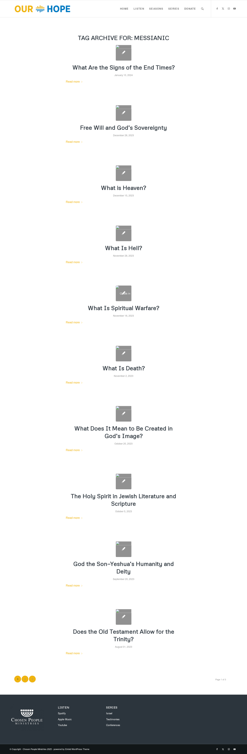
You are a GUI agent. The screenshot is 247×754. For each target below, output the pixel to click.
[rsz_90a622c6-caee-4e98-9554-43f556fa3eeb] (123, 481)
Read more (73, 81)
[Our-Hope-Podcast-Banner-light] (42, 8)
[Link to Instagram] (229, 8)
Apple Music (65, 719)
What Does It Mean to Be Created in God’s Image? (123, 432)
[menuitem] (124, 8)
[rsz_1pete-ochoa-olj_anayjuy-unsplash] (123, 53)
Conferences (113, 725)
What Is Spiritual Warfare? (123, 307)
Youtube (62, 725)
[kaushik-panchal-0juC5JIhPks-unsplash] (123, 173)
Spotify (62, 713)
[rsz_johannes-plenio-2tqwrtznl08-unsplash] (123, 113)
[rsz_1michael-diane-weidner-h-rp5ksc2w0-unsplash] (123, 293)
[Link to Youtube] (234, 8)
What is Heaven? (123, 187)
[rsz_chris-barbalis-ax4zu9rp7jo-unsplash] (123, 233)
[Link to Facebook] (217, 8)
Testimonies (113, 719)
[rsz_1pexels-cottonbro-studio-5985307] (123, 617)
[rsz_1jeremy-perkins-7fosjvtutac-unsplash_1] (123, 549)
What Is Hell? (123, 247)
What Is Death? (123, 368)
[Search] (202, 8)
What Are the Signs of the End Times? (123, 67)
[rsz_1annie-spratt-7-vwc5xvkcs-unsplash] (123, 353)
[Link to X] (223, 8)
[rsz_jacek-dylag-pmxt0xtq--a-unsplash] (123, 414)
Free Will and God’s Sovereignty (123, 127)
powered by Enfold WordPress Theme (71, 749)
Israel (109, 713)
